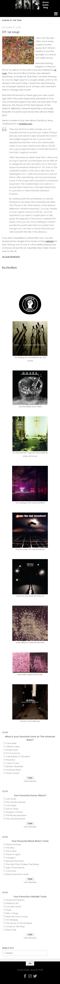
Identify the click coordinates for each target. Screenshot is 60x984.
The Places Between (16, 815)
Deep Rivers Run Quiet (17, 874)
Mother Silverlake (14, 766)
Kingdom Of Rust (14, 812)
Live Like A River (13, 906)
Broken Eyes (12, 749)
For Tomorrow (13, 753)
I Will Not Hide (12, 746)
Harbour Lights (13, 854)
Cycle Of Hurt (12, 763)
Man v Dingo (12, 913)
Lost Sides (11, 805)
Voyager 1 (11, 857)
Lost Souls (11, 798)
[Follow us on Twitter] (56, 285)
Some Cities (12, 808)
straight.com (25, 123)
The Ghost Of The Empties (19, 923)
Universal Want (13, 769)
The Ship (10, 847)
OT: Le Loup (10, 32)
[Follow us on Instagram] (51, 285)
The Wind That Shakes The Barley (22, 864)
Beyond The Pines (15, 860)
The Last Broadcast (16, 802)
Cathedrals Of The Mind (18, 756)
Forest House (12, 773)
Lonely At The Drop (15, 926)
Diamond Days (13, 844)
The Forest (11, 851)
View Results (30, 781)
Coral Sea (11, 870)
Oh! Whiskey (12, 919)
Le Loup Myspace (11, 256)
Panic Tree (11, 929)
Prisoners (10, 759)
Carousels (11, 743)
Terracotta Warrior (15, 899)
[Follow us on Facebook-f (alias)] (47, 285)
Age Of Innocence (15, 867)
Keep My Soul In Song (16, 916)
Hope (8, 909)
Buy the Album (9, 267)
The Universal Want (15, 818)
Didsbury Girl (12, 903)
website (49, 241)
